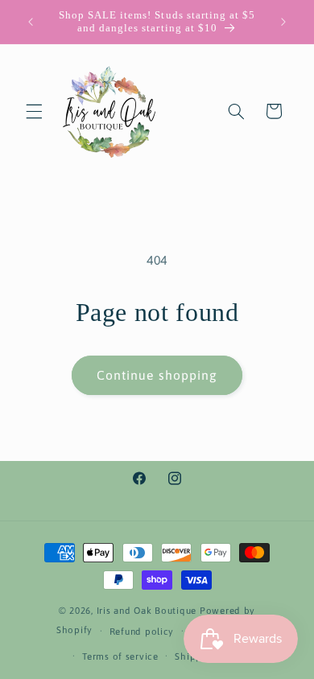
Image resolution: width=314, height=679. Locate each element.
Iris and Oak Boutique (146, 610)
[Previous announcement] (30, 21)
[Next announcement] (283, 21)
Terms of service (120, 656)
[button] (33, 111)
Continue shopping (157, 375)
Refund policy (142, 631)
